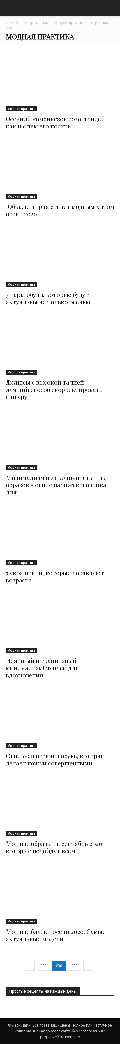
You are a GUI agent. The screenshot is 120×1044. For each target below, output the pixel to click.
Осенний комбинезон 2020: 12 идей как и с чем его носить (55, 122)
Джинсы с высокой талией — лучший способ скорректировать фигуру (54, 389)
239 (74, 965)
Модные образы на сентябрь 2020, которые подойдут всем (55, 847)
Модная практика (69, 22)
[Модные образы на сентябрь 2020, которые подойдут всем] (60, 806)
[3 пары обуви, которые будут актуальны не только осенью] (60, 257)
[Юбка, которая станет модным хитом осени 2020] (60, 169)
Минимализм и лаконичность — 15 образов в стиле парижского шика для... (56, 484)
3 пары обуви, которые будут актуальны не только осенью (48, 298)
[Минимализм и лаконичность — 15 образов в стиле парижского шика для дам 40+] (60, 440)
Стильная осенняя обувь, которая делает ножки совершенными (55, 759)
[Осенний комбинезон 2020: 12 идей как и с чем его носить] (60, 81)
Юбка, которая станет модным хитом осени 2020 (60, 210)
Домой (12, 22)
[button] (112, 8)
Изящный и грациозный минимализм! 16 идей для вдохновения (42, 667)
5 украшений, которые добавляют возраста (55, 576)
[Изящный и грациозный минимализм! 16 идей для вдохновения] (60, 623)
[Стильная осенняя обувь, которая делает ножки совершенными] (60, 718)
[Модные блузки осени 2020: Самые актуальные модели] (60, 894)
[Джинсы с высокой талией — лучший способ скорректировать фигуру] (60, 345)
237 (43, 965)
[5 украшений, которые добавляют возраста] (60, 535)
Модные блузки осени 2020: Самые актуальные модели (56, 935)
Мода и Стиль (36, 22)
